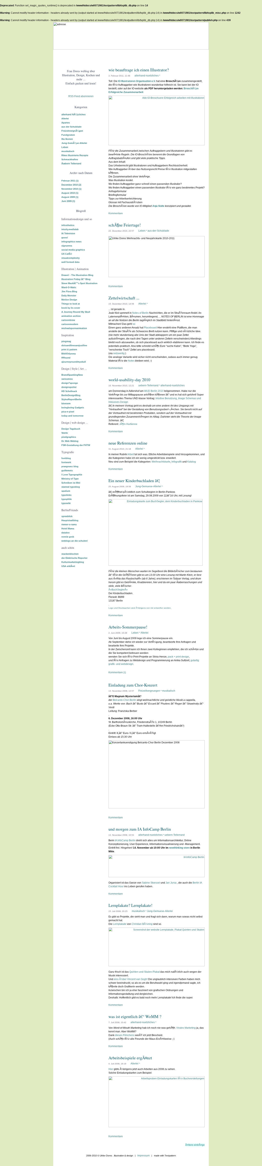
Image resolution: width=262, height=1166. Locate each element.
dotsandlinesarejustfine (74, 345)
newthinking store (179, 847)
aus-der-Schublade (158, 230)
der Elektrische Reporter (74, 558)
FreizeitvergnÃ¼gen (72, 131)
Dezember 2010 (71, 185)
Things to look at (70, 303)
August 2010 (69, 193)
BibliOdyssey (68, 353)
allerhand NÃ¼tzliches (73, 114)
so (134, 324)
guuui (64, 237)
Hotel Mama (67, 528)
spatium (65, 491)
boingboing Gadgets (72, 407)
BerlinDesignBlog (70, 395)
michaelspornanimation (74, 328)
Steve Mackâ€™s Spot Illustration (79, 283)
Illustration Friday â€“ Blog (75, 279)
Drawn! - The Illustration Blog (77, 275)
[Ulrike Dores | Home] (62, 55)
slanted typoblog (70, 487)
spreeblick (66, 516)
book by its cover (70, 308)
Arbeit (130, 454)
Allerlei (65, 118)
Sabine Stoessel (151, 882)
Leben (64, 147)
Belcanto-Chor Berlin (124, 700)
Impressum (143, 1155)
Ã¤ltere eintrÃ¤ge (195, 1145)
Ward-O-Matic (68, 287)
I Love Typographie (71, 474)
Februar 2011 (70, 180)
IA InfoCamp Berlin (125, 840)
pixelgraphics (68, 437)
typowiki (66, 503)
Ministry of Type (70, 478)
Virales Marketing (186, 1027)
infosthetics (67, 225)
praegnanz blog (69, 466)
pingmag (66, 341)
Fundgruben (68, 135)
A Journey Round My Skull (75, 312)
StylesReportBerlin (71, 399)
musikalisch (67, 151)
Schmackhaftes (69, 159)
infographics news (71, 241)
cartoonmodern (69, 324)
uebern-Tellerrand (148, 385)
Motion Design (69, 299)
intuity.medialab (70, 229)
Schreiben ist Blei (70, 483)
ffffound (65, 357)
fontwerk (66, 462)
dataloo (65, 532)
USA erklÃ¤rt (68, 566)
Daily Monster (68, 295)
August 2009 (69, 197)
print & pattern (69, 349)
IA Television (68, 233)
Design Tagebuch (70, 429)
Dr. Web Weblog (69, 441)
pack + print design (178, 656)
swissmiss (67, 379)
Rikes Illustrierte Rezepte (74, 155)
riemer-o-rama (69, 524)
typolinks (66, 495)
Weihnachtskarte (161, 461)
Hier (110, 1069)
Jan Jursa (171, 882)
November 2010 (71, 189)
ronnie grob (67, 536)
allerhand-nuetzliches (146, 75)
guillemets (67, 470)
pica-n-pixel (67, 411)
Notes (131, 360)
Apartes (65, 122)
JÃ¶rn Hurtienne (128, 424)
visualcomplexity (70, 258)
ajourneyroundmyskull (73, 362)
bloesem (66, 403)
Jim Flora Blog (69, 291)
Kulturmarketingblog (72, 562)
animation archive (71, 316)
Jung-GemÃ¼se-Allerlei (74, 143)
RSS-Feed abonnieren (81, 96)
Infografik (177, 461)
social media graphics (73, 250)
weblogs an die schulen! (74, 541)
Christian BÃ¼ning (142, 924)
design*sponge (69, 383)
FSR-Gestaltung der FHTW (75, 445)
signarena (66, 245)
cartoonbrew (68, 320)
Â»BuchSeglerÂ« (118, 589)
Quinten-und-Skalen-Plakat (144, 971)
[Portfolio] (81, 55)
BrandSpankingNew (72, 375)
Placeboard (150, 327)
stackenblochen (70, 554)
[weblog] (99, 55)
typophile (66, 499)
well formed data (70, 262)
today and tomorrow (72, 415)
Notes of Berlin (140, 312)
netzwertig (119, 353)
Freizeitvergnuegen (149, 690)
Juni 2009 (68, 201)
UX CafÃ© (66, 254)
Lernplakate (119, 924)
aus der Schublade (71, 126)
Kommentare (115, 213)
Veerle (64, 433)
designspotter (69, 387)
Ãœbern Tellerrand (71, 163)
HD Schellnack (69, 391)
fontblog (66, 458)
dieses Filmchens (124, 1035)
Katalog (191, 461)
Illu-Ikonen (67, 139)
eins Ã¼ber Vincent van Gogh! (131, 979)
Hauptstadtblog (69, 520)
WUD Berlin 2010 (154, 391)
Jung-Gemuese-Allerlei (148, 486)
